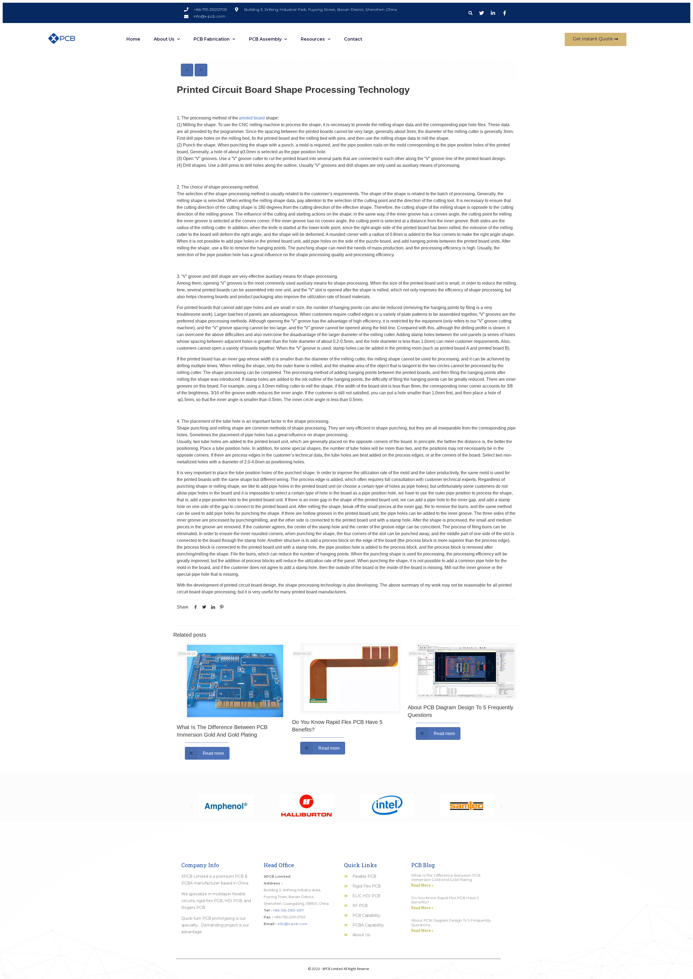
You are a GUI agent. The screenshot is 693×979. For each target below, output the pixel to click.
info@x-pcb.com (292, 924)
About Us (164, 39)
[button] (470, 13)
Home (133, 39)
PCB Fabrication (212, 39)
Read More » (422, 885)
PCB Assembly (265, 39)
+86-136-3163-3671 (288, 910)
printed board (252, 118)
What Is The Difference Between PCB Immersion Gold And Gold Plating (445, 877)
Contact (353, 39)
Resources (313, 39)
